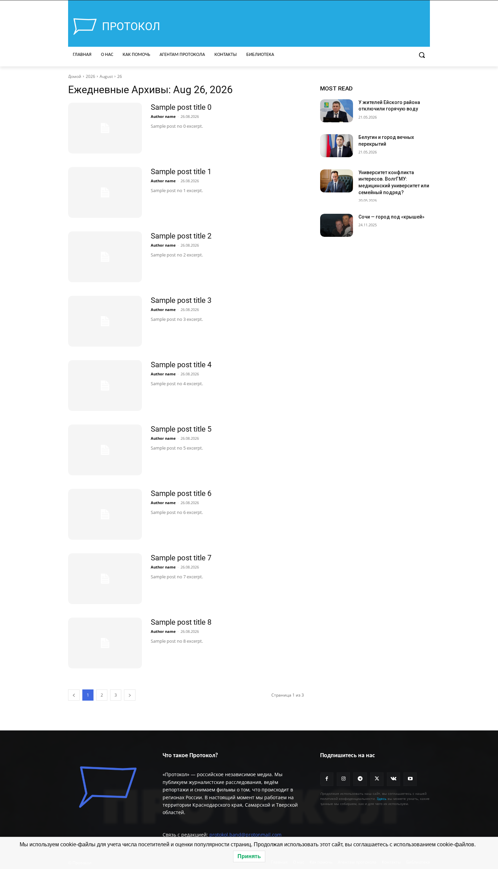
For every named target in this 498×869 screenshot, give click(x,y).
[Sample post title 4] (105, 385)
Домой (74, 76)
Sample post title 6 (181, 493)
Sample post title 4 (181, 364)
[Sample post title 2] (105, 256)
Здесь (382, 798)
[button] (422, 55)
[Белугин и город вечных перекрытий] (336, 145)
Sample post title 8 (181, 622)
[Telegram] (360, 779)
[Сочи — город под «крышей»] (336, 225)
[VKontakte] (393, 779)
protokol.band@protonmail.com (245, 834)
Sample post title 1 (181, 171)
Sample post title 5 (181, 429)
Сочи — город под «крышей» (391, 217)
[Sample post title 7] (105, 578)
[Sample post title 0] (105, 128)
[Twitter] (376, 779)
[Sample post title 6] (105, 514)
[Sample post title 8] (105, 643)
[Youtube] (410, 779)
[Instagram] (343, 779)
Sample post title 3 (181, 300)
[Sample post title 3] (105, 321)
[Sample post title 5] (105, 450)
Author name (163, 116)
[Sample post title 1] (105, 192)
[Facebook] (326, 779)
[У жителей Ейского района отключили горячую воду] (336, 110)
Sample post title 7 (181, 558)
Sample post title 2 (181, 236)
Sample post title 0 (181, 107)
